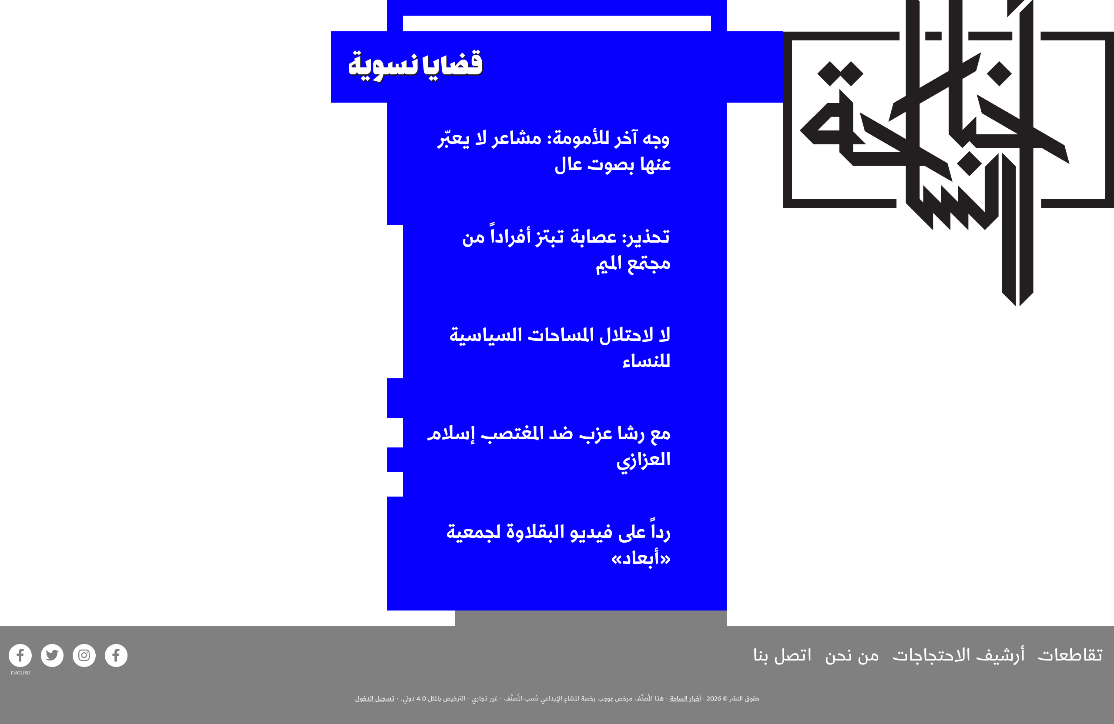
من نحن (852, 655)
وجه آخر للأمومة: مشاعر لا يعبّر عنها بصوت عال (554, 151)
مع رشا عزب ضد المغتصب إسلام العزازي (549, 447)
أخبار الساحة (685, 699)
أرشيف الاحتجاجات (958, 655)
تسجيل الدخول (375, 699)
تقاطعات (1070, 655)
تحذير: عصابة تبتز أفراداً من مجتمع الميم (566, 250)
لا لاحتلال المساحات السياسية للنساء (560, 348)
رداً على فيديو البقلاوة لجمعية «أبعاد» (558, 545)
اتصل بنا (782, 655)
